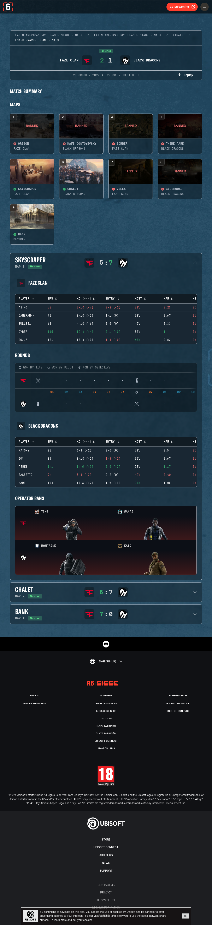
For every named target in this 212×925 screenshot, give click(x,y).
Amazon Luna (106, 748)
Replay (188, 75)
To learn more (58, 919)
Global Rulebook (178, 703)
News (106, 863)
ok (185, 916)
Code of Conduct (178, 711)
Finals (178, 35)
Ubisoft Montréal (34, 703)
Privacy (106, 892)
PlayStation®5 (106, 725)
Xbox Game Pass (106, 703)
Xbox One (106, 718)
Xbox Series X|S (106, 711)
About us (106, 855)
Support (106, 870)
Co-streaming (179, 7)
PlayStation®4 (106, 733)
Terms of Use (106, 900)
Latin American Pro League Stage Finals (48, 35)
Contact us (106, 885)
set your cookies (83, 920)
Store (106, 839)
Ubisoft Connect (106, 847)
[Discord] (106, 644)
